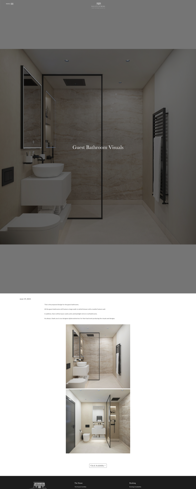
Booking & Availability (135, 486)
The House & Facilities (80, 486)
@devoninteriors (74, 318)
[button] (10, 4)
